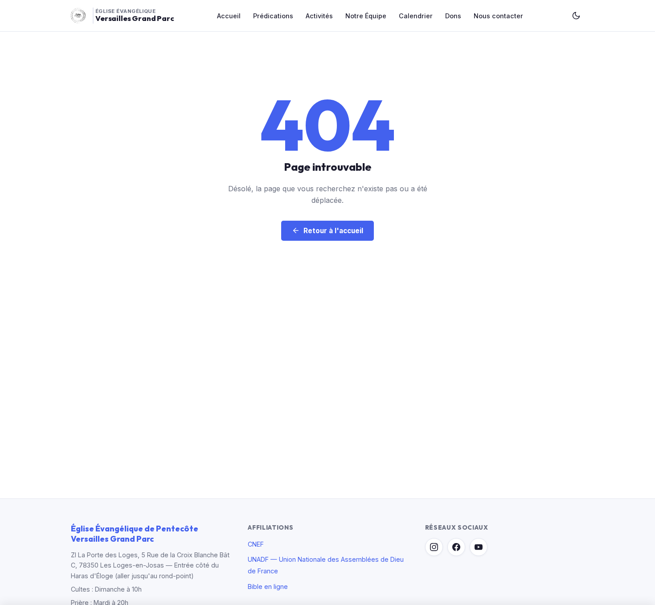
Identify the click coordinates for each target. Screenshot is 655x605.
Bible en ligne (268, 586)
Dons (453, 16)
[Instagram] (434, 547)
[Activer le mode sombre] (576, 16)
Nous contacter (498, 16)
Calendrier (416, 16)
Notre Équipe (365, 16)
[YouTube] (478, 547)
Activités (319, 16)
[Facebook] (456, 547)
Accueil (229, 16)
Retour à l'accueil (333, 230)
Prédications (273, 16)
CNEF (256, 544)
